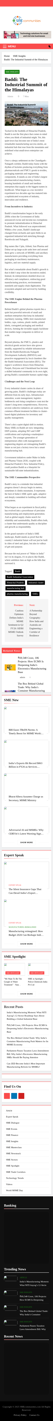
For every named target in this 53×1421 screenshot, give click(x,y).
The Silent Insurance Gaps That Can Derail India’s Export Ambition (25, 893)
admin (10, 96)
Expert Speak (15, 885)
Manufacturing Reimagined (22, 927)
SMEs (35, 594)
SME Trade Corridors (15, 1172)
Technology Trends (15, 1178)
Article (9, 1110)
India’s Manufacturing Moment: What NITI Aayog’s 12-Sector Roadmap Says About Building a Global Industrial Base (26, 1015)
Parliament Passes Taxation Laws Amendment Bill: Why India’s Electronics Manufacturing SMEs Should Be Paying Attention (28, 1054)
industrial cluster (36, 582)
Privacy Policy (20, 1415)
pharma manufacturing (17, 594)
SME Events (11, 1129)
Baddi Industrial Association (20, 577)
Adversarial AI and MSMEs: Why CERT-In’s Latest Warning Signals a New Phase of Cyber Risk (26, 834)
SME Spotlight (12, 973)
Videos (9, 1184)
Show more (26, 842)
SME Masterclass (14, 1147)
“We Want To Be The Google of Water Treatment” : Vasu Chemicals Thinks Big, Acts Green (13, 985)
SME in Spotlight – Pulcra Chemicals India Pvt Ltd (37, 982)
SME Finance (12, 1135)
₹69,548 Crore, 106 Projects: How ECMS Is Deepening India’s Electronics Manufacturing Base (32, 665)
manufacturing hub (15, 588)
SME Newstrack (13, 1153)
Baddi (17, 571)
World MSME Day (14, 1190)
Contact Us (34, 1415)
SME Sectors (12, 1160)
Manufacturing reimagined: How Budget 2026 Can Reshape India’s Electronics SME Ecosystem (26, 935)
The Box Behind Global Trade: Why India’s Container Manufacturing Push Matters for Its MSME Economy (33, 690)
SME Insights (12, 72)
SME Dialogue (12, 1123)
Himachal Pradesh (15, 582)
